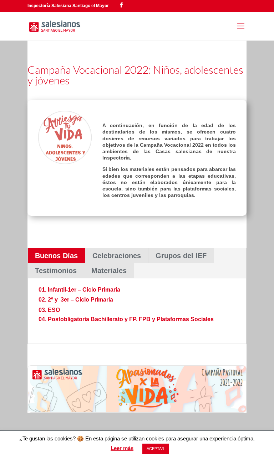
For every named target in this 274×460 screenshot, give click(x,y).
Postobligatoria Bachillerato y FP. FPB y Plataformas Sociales (131, 319)
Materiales (109, 271)
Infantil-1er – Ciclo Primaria (84, 290)
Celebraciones (116, 256)
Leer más (122, 448)
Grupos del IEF (181, 256)
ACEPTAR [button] (155, 448)
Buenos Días (56, 256)
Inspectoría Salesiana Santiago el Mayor (68, 5)
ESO (54, 310)
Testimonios (56, 271)
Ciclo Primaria (94, 300)
